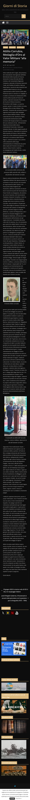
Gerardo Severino (8, 67)
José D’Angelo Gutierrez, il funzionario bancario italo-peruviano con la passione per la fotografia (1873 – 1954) (14, 598)
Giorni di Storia (15, 5)
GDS (5, 65)
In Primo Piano (20, 47)
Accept (12, 798)
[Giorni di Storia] (3, 23)
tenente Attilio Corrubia (8, 69)
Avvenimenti (12, 47)
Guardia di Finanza (18, 67)
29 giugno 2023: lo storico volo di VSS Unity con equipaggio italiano (15, 590)
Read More (18, 798)
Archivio (5, 47)
